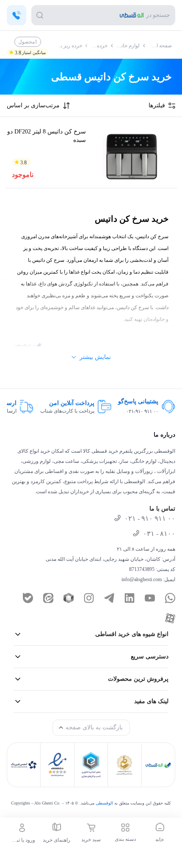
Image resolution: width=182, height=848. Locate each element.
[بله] (28, 598)
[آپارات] (170, 618)
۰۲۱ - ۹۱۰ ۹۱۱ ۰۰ (149, 518)
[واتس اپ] (170, 598)
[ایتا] (48, 598)
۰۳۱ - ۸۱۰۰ (159, 533)
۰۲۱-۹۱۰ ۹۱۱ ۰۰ (142, 411)
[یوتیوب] (150, 598)
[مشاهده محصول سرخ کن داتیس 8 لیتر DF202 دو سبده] (131, 154)
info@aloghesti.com (141, 579)
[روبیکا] (68, 598)
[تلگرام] (109, 598)
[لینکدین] (129, 598)
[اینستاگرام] (89, 598)
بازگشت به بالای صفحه (94, 727)
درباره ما (164, 435)
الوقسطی (104, 803)
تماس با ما (162, 509)
